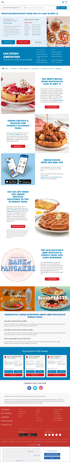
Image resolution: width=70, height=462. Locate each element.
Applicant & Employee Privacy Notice (53, 441)
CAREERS (5, 417)
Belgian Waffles (58, 100)
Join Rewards (52, 279)
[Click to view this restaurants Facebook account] (29, 388)
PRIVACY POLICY (19, 460)
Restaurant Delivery (23, 411)
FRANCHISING (7, 421)
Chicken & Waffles (14, 134)
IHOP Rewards (22, 413)
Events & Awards (39, 420)
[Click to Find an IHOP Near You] (25, 7)
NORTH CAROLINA (24, 68)
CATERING (5, 410)
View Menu (38, 42)
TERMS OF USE (30, 451)
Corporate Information (58, 409)
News (37, 413)
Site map (65, 441)
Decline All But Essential (52, 454)
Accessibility (4, 441)
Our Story (38, 409)
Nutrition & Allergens (58, 420)
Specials (20, 415)
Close (52, 457)
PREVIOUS (1, 298)
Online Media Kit (57, 413)
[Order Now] (66, 2)
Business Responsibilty (58, 418)
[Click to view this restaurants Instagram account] (41, 388)
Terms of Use (18, 441)
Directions (8, 42)
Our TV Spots (38, 418)
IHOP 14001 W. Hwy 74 (47, 68)
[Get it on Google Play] (23, 181)
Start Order (23, 42)
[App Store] (33, 434)
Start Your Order (18, 226)
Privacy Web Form (57, 415)
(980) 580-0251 (32, 368)
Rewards (49, 262)
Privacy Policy (12, 441)
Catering (18, 371)
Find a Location (52, 107)
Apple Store (44, 177)
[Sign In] (63, 2)
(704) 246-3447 (10, 368)
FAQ (37, 415)
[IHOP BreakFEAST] (52, 298)
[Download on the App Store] (13, 181)
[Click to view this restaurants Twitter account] (35, 388)
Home (6, 68)
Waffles (58, 68)
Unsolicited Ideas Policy (38, 441)
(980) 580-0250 (53, 368)
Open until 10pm (11, 358)
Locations (13, 68)
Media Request (57, 411)
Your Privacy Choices (33, 444)
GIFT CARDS (6, 413)
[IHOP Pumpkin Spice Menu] (17, 298)
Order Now (18, 146)
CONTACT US (6, 425)
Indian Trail (35, 68)
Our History (38, 411)
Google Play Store (56, 177)
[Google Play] (23, 434)
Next (68, 298)
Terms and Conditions (27, 441)
